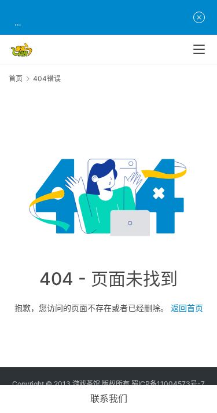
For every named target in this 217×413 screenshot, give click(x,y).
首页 (16, 78)
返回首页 (187, 308)
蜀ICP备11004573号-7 (168, 383)
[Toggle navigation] (199, 49)
